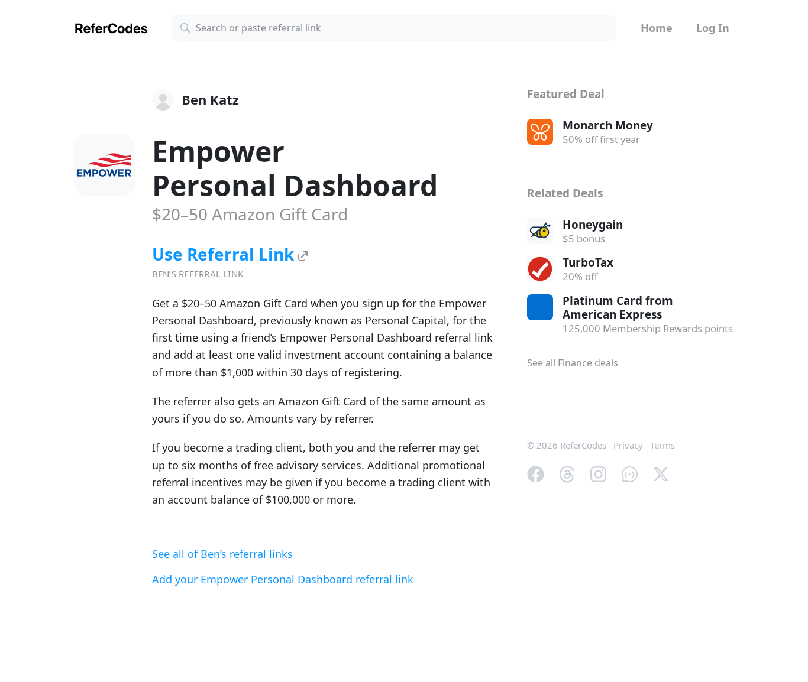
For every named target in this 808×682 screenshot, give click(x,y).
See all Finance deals (572, 362)
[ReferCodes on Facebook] (535, 473)
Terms (662, 445)
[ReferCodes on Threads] (567, 473)
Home (657, 28)
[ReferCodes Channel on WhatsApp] (629, 473)
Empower (295, 168)
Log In (712, 28)
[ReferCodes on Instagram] (598, 473)
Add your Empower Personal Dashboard (282, 579)
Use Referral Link (225, 254)
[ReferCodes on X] (661, 473)
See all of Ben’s (222, 554)
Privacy (628, 445)
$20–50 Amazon (250, 214)
